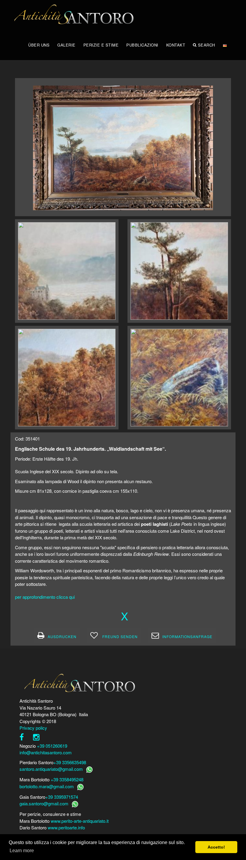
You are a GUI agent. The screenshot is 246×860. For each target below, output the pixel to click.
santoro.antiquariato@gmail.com (51, 769)
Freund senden (119, 636)
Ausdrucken (62, 636)
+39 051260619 (52, 746)
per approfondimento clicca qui (45, 597)
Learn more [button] (22, 850)
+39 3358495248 (67, 779)
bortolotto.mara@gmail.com (47, 786)
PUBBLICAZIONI (142, 45)
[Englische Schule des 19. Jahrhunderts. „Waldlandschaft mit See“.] (123, 147)
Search (206, 45)
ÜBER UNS (39, 45)
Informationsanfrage (187, 636)
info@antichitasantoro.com (46, 752)
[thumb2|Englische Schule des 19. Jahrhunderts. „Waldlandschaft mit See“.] (67, 271)
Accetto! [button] (216, 847)
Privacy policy (33, 728)
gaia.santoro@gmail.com (44, 803)
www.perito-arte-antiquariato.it (80, 821)
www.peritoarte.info (66, 827)
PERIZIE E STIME (101, 45)
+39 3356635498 (69, 762)
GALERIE (66, 45)
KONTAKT (175, 45)
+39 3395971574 (61, 797)
